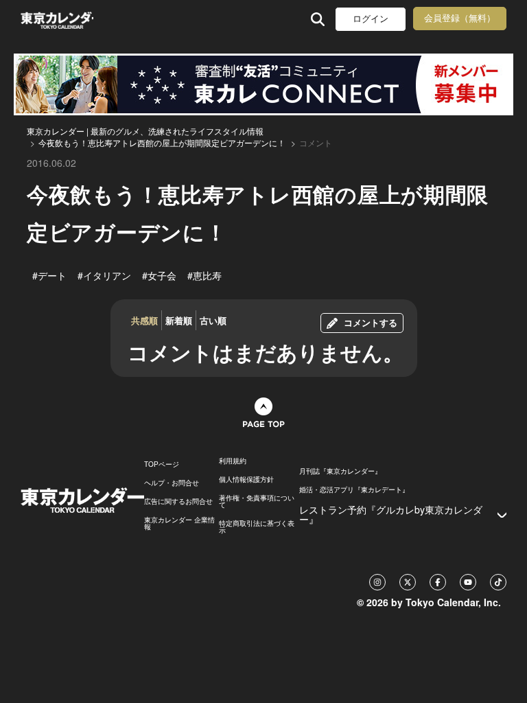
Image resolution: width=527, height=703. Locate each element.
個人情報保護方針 (246, 479)
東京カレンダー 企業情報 (179, 523)
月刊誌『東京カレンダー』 (340, 471)
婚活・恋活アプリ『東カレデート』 (354, 489)
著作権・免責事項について (256, 501)
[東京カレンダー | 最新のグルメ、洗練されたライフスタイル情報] (57, 19)
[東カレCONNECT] (263, 84)
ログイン (370, 19)
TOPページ (161, 464)
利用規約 (232, 460)
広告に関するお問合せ (178, 501)
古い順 (213, 320)
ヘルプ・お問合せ (171, 482)
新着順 (178, 320)
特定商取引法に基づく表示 (256, 526)
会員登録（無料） (459, 18)
